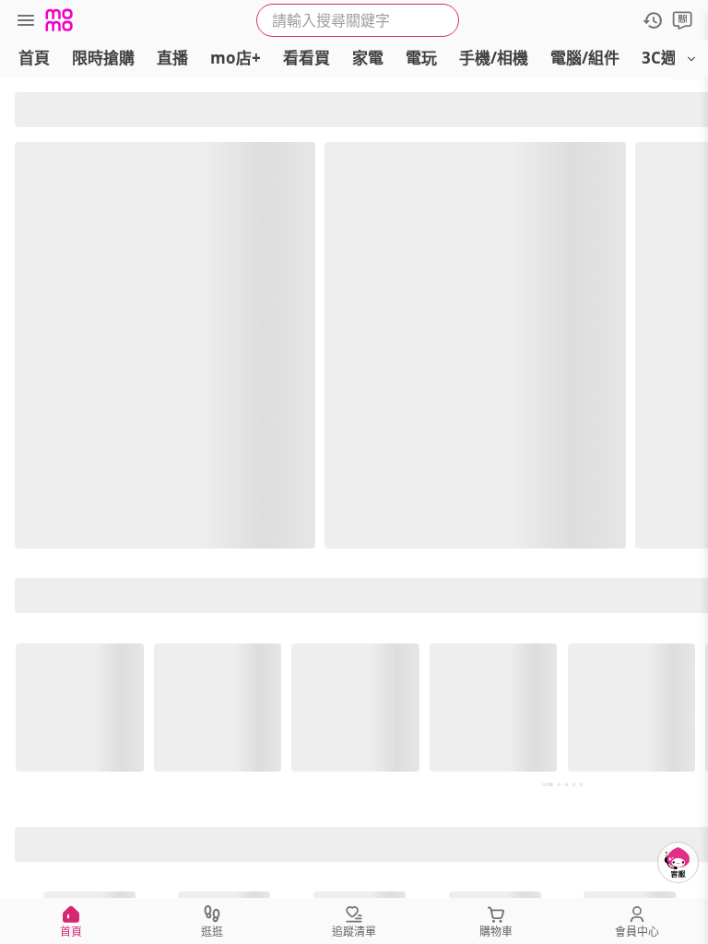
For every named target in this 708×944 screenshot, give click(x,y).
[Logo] (59, 20)
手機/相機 (493, 57)
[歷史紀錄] (653, 20)
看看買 (306, 57)
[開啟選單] (691, 59)
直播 (172, 57)
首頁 (34, 57)
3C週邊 (667, 57)
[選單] (26, 20)
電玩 (421, 57)
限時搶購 (103, 57)
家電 (368, 57)
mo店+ (235, 57)
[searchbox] (357, 20)
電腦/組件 (585, 57)
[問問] (682, 20)
